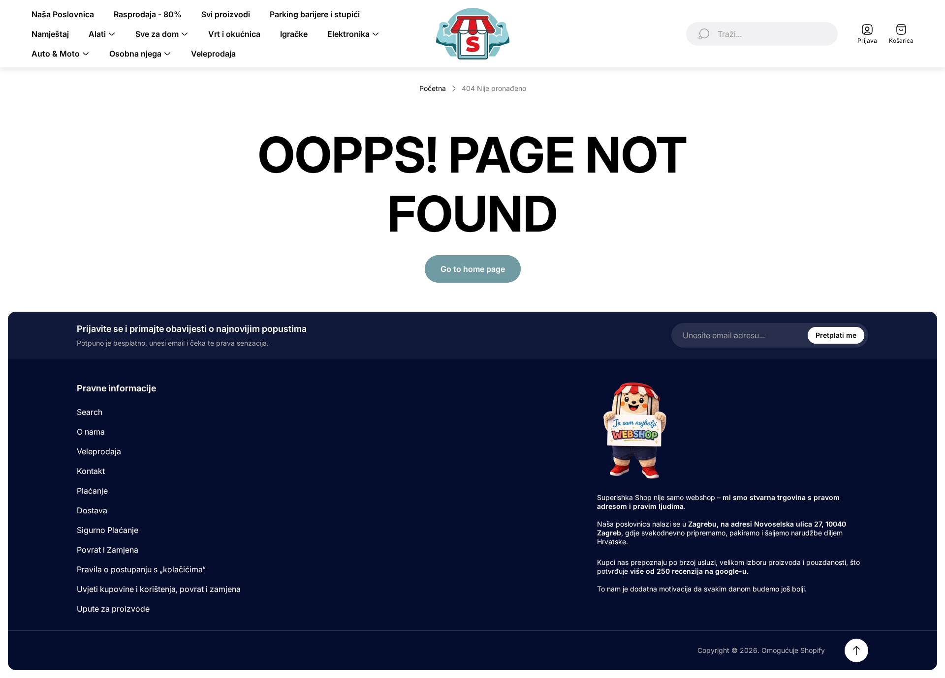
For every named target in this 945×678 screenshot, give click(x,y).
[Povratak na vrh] (856, 650)
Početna (432, 88)
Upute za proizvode (113, 609)
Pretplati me (836, 335)
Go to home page (473, 269)
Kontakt (91, 471)
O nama (91, 432)
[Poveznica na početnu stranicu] (634, 430)
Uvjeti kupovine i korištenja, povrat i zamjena (159, 589)
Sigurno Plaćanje (107, 530)
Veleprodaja (99, 451)
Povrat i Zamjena (107, 550)
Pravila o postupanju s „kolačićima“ (141, 569)
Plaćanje (92, 491)
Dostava (92, 510)
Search (89, 412)
